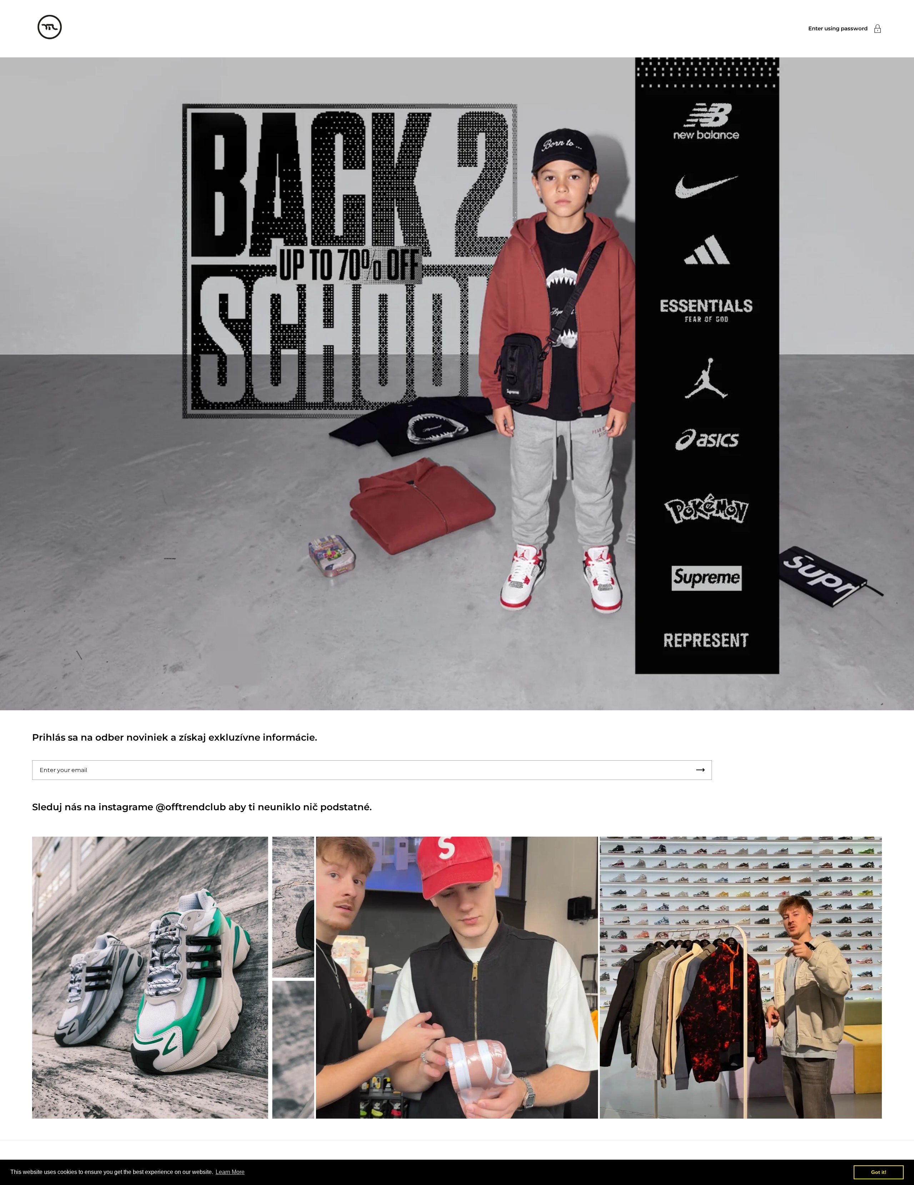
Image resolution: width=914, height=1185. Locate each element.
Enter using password (838, 28)
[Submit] (700, 770)
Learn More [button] (230, 1172)
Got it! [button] (879, 1172)
